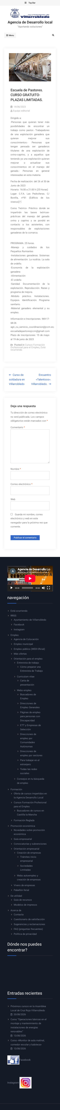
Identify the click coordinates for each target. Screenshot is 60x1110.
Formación (16, 789)
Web (13, 499)
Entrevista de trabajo (28, 662)
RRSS (13, 615)
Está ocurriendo (19, 611)
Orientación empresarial (26, 849)
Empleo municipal (23, 644)
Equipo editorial (21, 110)
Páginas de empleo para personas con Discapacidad (30, 716)
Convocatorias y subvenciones (30, 844)
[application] (30, 578)
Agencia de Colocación (26, 639)
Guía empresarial (23, 839)
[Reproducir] (11, 587)
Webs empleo (24, 690)
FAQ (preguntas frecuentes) (28, 929)
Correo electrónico (21, 484)
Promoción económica (23, 826)
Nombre (16, 469)
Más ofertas (20, 654)
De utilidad (16, 896)
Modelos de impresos (25, 905)
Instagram (19, 629)
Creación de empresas (29, 853)
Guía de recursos (23, 900)
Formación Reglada (24, 820)
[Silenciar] (43, 587)
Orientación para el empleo (28, 658)
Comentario (18, 427)
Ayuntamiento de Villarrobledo (30, 620)
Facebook (19, 624)
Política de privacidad (25, 934)
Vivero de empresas (24, 885)
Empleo (15, 635)
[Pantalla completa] (48, 587)
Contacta (19, 914)
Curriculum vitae (25, 676)
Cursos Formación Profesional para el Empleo (28, 346)
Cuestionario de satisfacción (29, 919)
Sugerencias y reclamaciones (29, 924)
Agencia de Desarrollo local (30, 22)
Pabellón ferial (21, 890)
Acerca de (16, 910)
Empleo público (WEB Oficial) (29, 649)
